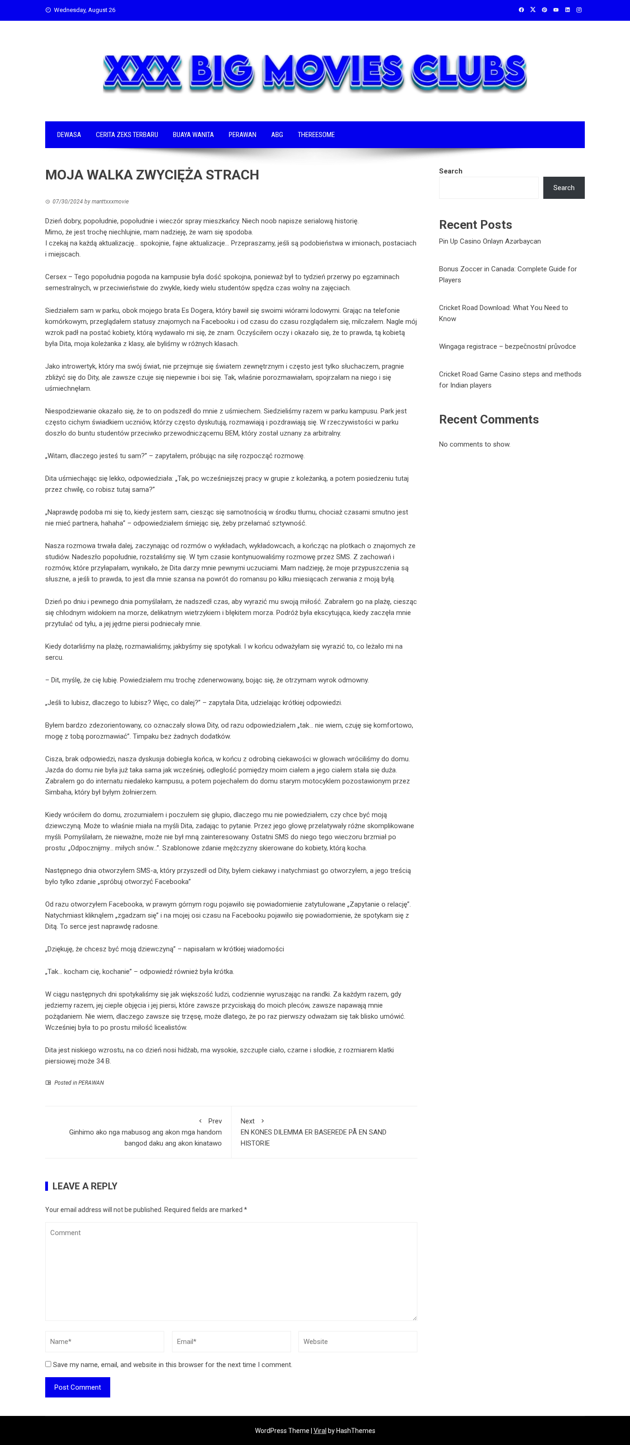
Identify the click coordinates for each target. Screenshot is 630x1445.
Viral (320, 1430)
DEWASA (69, 135)
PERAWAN (242, 135)
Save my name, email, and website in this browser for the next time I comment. (172, 1365)
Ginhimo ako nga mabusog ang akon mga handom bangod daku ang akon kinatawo (145, 1132)
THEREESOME (316, 135)
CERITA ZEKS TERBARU (127, 135)
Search (451, 171)
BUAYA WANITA (193, 135)
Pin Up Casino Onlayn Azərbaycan (490, 241)
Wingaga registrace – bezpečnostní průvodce (507, 346)
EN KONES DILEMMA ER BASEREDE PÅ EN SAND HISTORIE (313, 1132)
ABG (277, 135)
